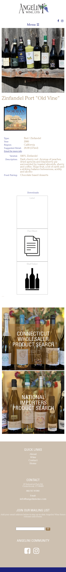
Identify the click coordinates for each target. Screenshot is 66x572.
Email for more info (13, 152)
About (33, 454)
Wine (33, 457)
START (33, 352)
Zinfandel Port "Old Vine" (31, 98)
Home (33, 463)
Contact (33, 460)
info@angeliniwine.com (33, 499)
